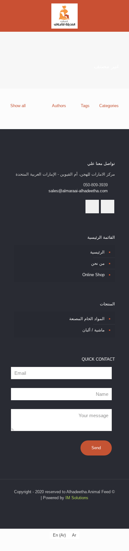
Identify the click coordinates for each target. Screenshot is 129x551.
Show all (18, 105)
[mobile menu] (11, 12)
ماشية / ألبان (93, 330)
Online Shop (93, 274)
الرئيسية (97, 252)
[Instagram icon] (60, 506)
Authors (59, 105)
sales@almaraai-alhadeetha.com (78, 190)
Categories (109, 105)
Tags (85, 105)
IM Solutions (76, 497)
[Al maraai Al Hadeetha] (64, 15)
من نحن (98, 263)
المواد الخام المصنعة (87, 318)
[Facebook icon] (66, 506)
